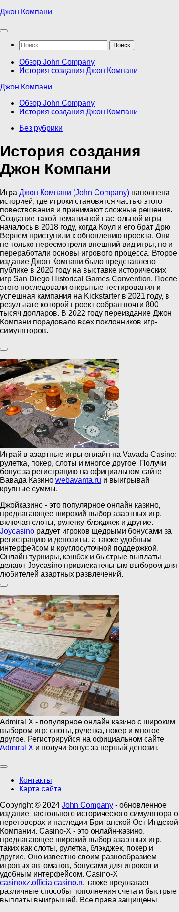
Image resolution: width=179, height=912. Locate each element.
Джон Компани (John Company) (74, 193)
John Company (87, 805)
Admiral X (16, 748)
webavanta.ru (78, 480)
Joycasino (17, 531)
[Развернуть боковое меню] (4, 349)
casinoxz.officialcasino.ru (42, 883)
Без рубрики (41, 128)
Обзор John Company (57, 62)
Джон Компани (26, 12)
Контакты (35, 780)
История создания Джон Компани (78, 71)
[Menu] (4, 30)
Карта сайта (40, 789)
